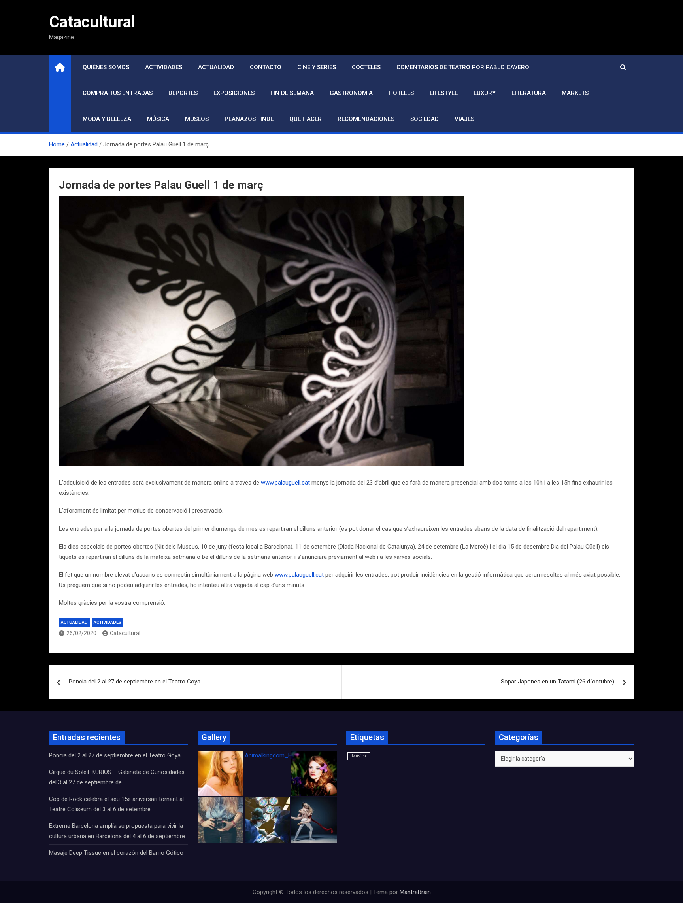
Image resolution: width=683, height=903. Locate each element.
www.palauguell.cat (285, 482)
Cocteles (366, 67)
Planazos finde (249, 119)
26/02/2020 (81, 633)
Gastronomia (351, 93)
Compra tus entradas (118, 93)
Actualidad (216, 67)
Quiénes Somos (106, 67)
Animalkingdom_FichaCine (279, 755)
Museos (197, 119)
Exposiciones (234, 93)
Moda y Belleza (107, 119)
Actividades (163, 67)
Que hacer (305, 119)
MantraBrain (415, 891)
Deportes (183, 93)
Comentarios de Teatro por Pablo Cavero (462, 67)
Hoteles (401, 93)
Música (158, 119)
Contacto (265, 67)
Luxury (485, 93)
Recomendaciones (366, 119)
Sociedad (424, 119)
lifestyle (444, 93)
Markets (575, 93)
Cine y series (316, 67)
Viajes (464, 119)
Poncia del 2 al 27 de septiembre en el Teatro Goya (134, 681)
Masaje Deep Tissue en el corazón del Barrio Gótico (117, 852)
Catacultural (92, 22)
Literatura (528, 93)
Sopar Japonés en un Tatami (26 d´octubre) (557, 681)
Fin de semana (292, 93)
